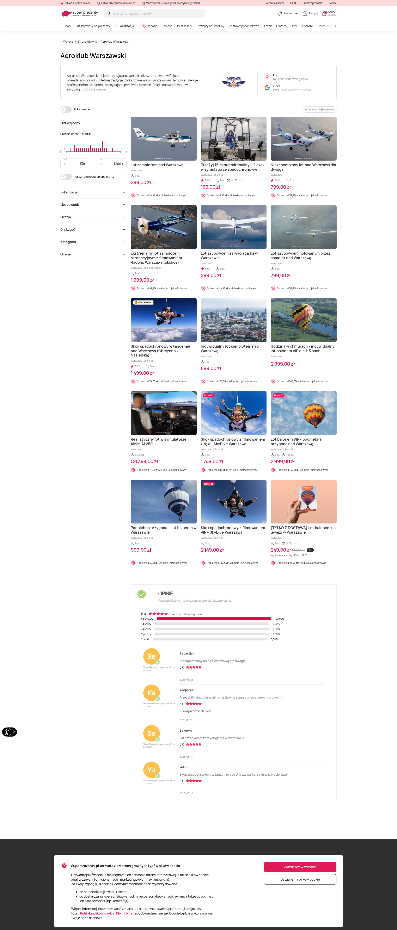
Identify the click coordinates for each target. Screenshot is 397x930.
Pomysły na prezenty (95, 26)
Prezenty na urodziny (210, 26)
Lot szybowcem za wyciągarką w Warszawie (211, 738)
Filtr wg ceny (70, 123)
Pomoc (333, 3)
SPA (294, 26)
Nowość (166, 26)
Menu (69, 26)
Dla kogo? (68, 229)
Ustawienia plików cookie (300, 879)
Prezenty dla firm (274, 3)
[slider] (63, 152)
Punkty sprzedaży (313, 3)
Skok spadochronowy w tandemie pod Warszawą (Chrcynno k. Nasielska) (233, 774)
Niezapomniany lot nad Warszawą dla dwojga (212, 661)
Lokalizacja (126, 26)
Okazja (65, 217)
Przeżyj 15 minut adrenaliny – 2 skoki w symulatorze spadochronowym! (230, 697)
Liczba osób (69, 204)
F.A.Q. (293, 3)
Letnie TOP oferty (275, 26)
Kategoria (68, 242)
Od (65, 158)
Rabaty (152, 26)
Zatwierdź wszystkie (300, 867)
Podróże (307, 26)
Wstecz (68, 41)
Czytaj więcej (95, 89)
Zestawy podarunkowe (244, 26)
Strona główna (87, 41)
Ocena (65, 254)
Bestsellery (184, 26)
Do (101, 158)
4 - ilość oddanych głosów (291, 79)
